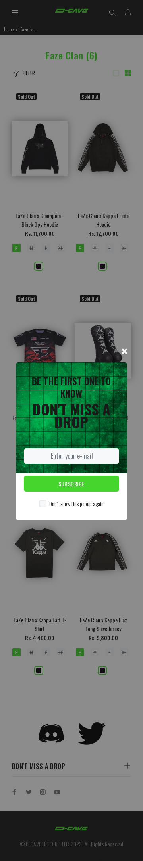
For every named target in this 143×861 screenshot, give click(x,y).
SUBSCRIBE (71, 484)
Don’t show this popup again (76, 503)
